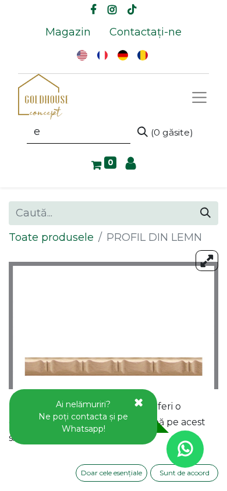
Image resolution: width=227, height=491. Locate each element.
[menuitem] (68, 32)
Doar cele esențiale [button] (111, 472)
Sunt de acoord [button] (184, 472)
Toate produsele (51, 237)
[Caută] (205, 213)
